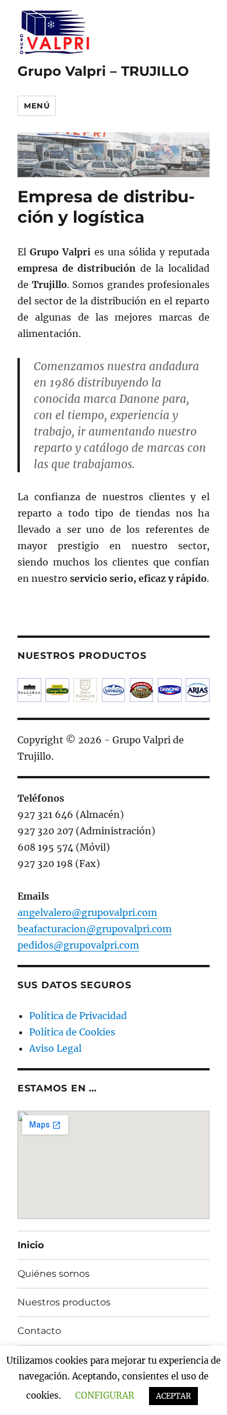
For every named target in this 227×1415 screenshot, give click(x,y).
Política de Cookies (72, 1032)
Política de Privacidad (78, 1015)
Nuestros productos (64, 1302)
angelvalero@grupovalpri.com (87, 912)
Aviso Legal (55, 1048)
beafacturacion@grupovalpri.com (94, 929)
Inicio (30, 1245)
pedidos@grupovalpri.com (78, 945)
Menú (36, 105)
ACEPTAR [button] (173, 1396)
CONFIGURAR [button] (104, 1395)
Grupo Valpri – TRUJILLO (103, 71)
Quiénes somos (53, 1273)
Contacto (39, 1330)
